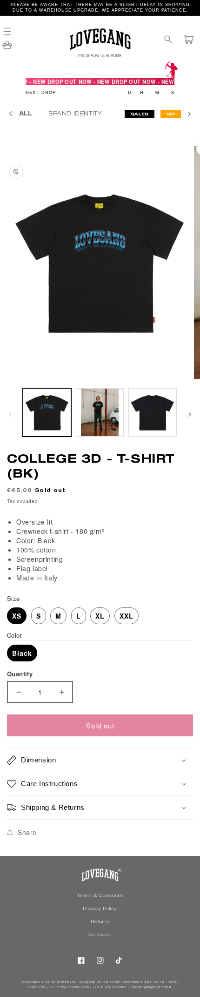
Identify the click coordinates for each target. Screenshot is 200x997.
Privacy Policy (100, 909)
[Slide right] (190, 414)
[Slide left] (10, 414)
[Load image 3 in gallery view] (152, 412)
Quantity (20, 673)
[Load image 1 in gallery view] (47, 412)
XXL (126, 615)
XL (100, 615)
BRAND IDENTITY (76, 114)
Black (22, 653)
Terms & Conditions (100, 896)
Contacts (100, 935)
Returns (100, 922)
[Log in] (7, 48)
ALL (25, 114)
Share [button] (27, 832)
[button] (11, 31)
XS (16, 615)
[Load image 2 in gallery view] (100, 412)
